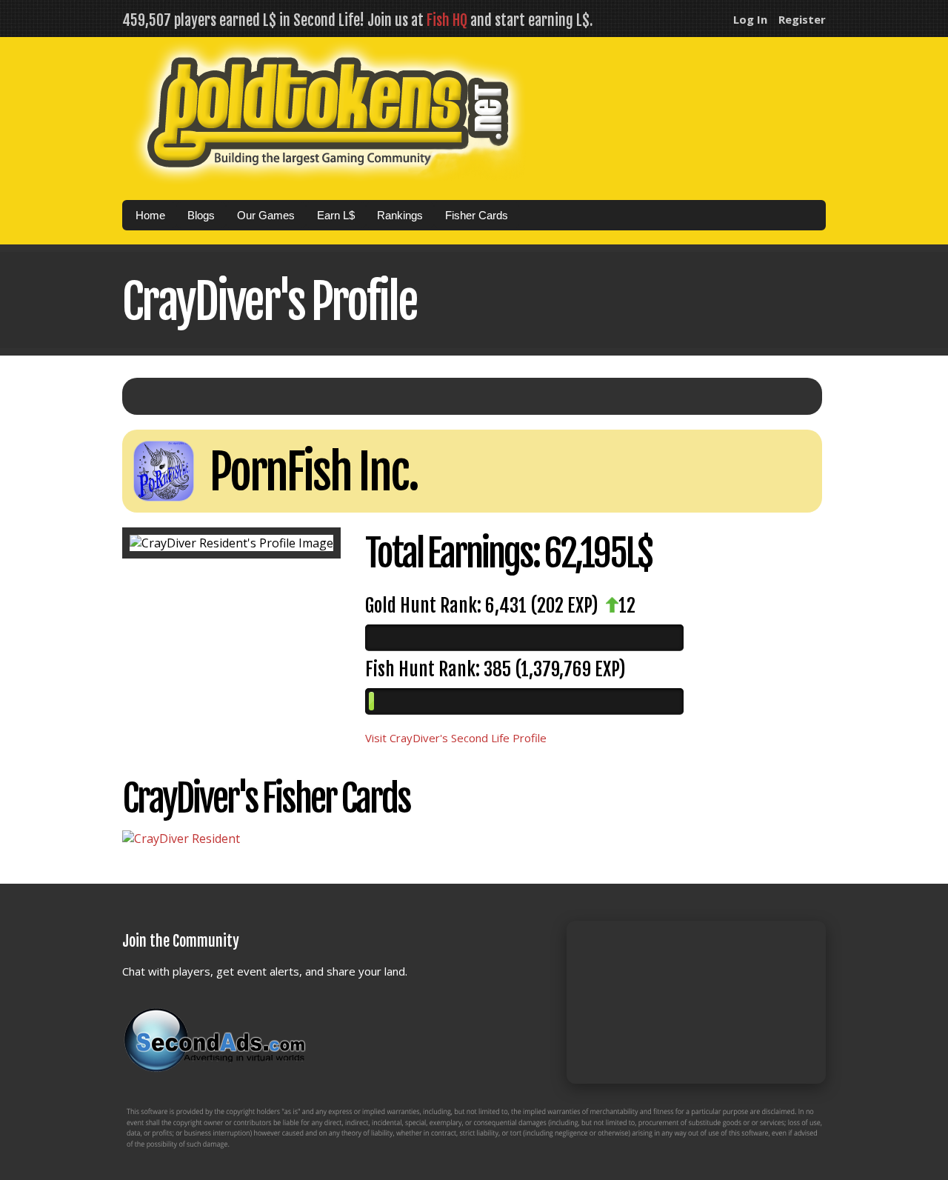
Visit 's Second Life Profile (456, 737)
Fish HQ (447, 20)
